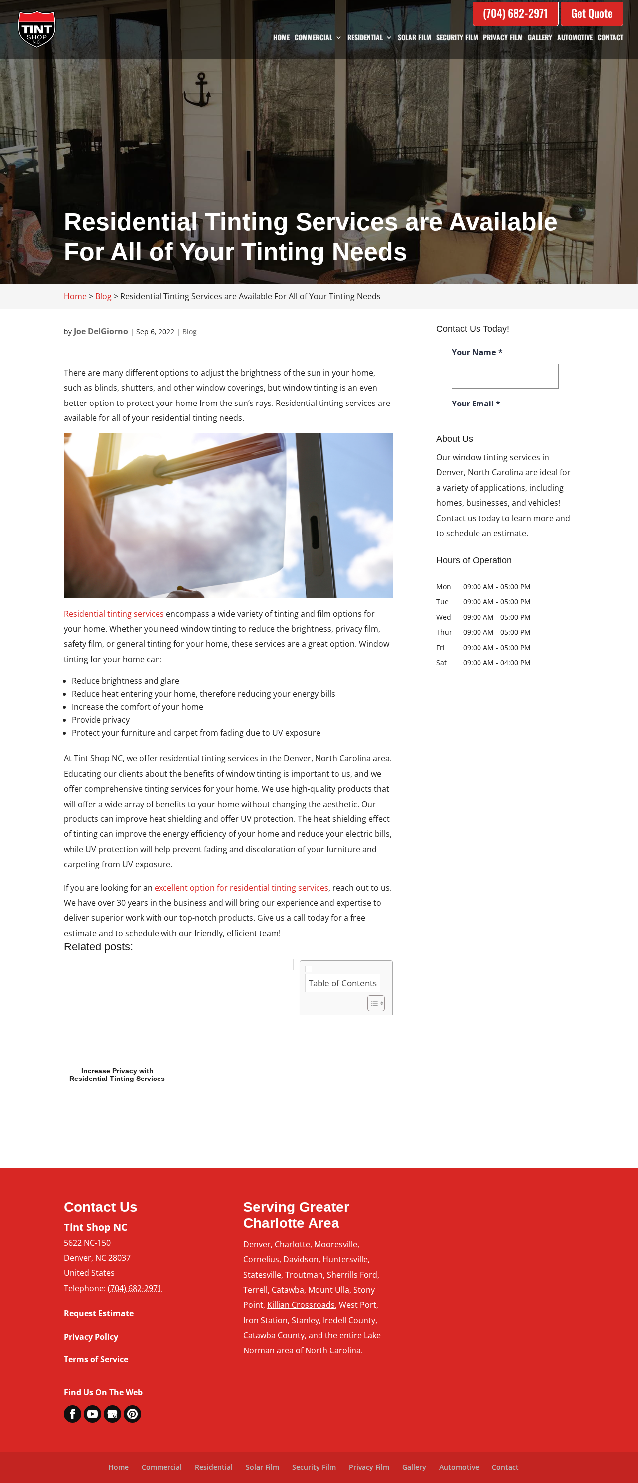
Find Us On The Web (103, 1392)
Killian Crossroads (301, 1304)
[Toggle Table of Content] (371, 1003)
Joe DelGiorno (101, 331)
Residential (365, 38)
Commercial (313, 38)
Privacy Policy (91, 1336)
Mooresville (335, 1244)
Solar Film (414, 38)
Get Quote (592, 13)
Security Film (457, 38)
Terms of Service (96, 1359)
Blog (189, 331)
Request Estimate (99, 1313)
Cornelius (261, 1259)
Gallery (540, 38)
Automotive (575, 38)
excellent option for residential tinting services (241, 887)
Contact (610, 38)
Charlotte (292, 1244)
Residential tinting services (114, 613)
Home (281, 38)
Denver (257, 1244)
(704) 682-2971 (515, 13)
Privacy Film (503, 38)
